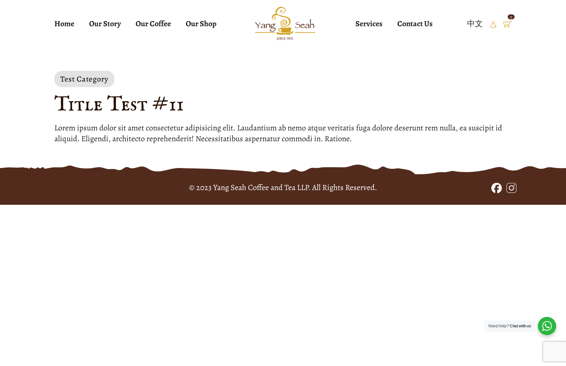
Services (369, 23)
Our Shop (201, 23)
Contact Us (415, 23)
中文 (475, 23)
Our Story (105, 23)
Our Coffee (153, 23)
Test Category (84, 78)
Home (64, 23)
